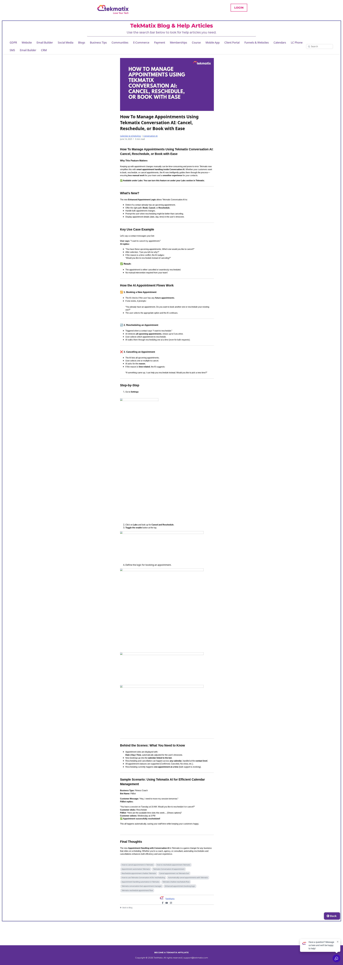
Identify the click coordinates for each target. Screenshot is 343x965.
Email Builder (45, 42)
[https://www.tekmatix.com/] (113, 9)
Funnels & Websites (256, 42)
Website (27, 42)
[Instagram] (171, 902)
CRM (44, 50)
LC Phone (297, 42)
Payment (159, 42)
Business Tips (98, 42)
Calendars (280, 42)
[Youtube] (166, 902)
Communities (120, 42)
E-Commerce (141, 42)
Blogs (81, 42)
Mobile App (213, 42)
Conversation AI (150, 136)
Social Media (65, 42)
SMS (12, 50)
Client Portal (232, 42)
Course (196, 42)
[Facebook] (162, 902)
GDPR (13, 42)
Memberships (178, 42)
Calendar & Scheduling (130, 136)
